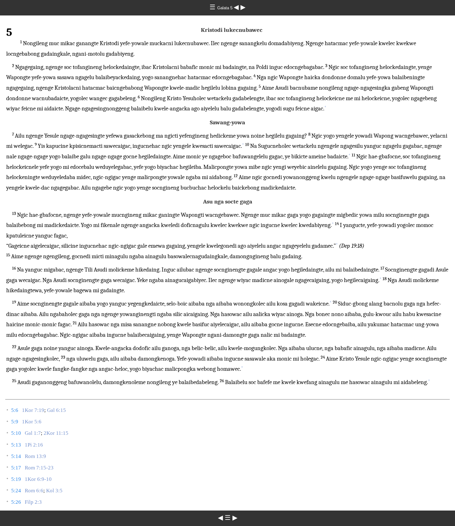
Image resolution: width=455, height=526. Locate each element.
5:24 (16, 491)
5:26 (16, 502)
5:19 (16, 479)
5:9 (14, 422)
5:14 (16, 456)
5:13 (16, 445)
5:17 (16, 468)
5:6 (14, 410)
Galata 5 (225, 8)
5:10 (16, 433)
